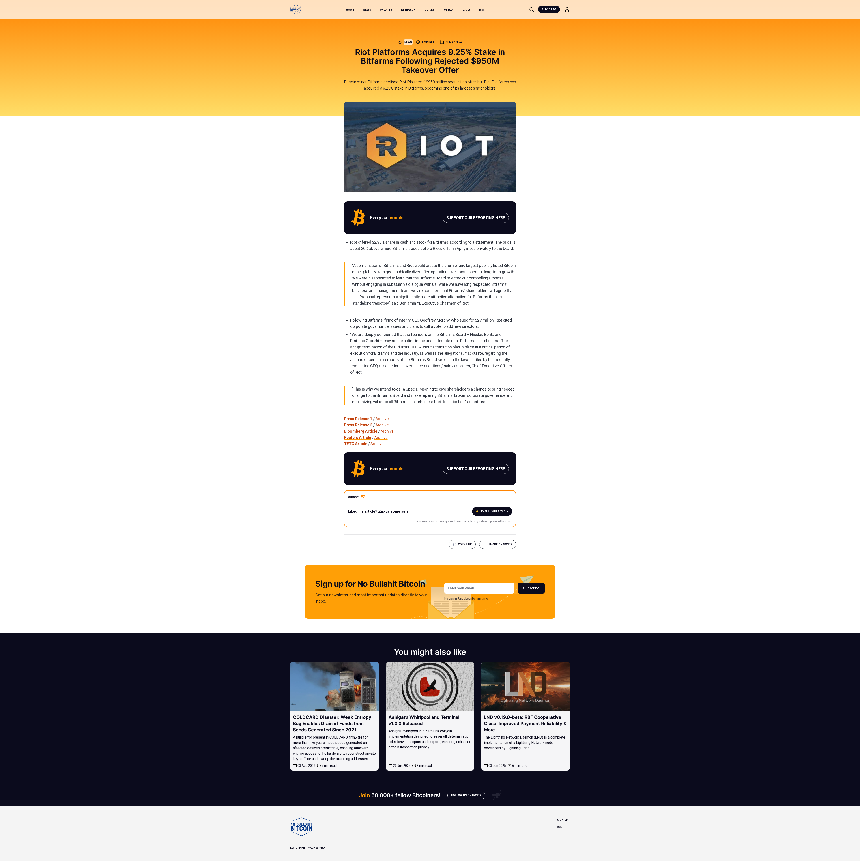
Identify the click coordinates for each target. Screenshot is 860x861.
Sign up (562, 819)
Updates (386, 9)
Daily (466, 9)
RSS (482, 9)
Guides (429, 9)
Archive (382, 418)
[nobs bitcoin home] (295, 9)
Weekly (448, 9)
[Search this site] (531, 9)
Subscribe (549, 9)
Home (350, 9)
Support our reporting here (475, 217)
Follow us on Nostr (466, 795)
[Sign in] (567, 9)
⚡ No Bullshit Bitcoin (492, 511)
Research (408, 9)
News (367, 9)
